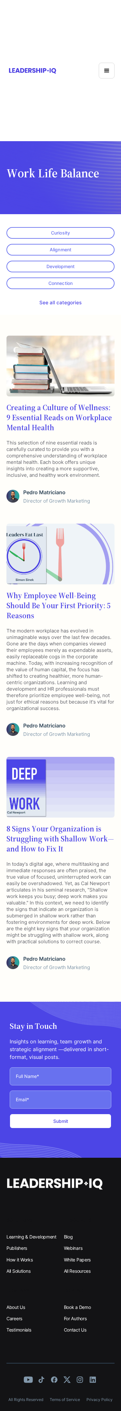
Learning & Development (31, 1236)
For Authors (75, 1318)
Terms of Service (65, 1399)
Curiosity (60, 232)
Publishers (16, 1248)
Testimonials (18, 1330)
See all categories (60, 302)
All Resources (77, 1271)
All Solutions (18, 1271)
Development (60, 266)
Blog (68, 1236)
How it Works (19, 1259)
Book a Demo (77, 1307)
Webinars (73, 1248)
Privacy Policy (99, 1399)
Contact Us (75, 1330)
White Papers (77, 1259)
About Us (15, 1307)
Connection (60, 283)
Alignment (60, 249)
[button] (107, 70)
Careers (14, 1318)
